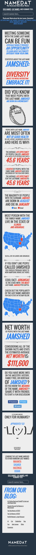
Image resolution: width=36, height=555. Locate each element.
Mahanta (17, 461)
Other (22, 524)
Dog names (7, 9)
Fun (8, 524)
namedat (13, 545)
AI (8, 521)
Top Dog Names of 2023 (14, 511)
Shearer (17, 464)
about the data (18, 23)
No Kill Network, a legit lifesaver (16, 517)
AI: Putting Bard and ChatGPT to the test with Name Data (18, 502)
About (26, 545)
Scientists (10, 527)
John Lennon (15, 524)
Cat (12, 521)
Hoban (17, 470)
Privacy (18, 545)
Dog (25, 521)
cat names (15, 9)
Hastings (17, 467)
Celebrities (18, 521)
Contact (22, 545)
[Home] (17, 543)
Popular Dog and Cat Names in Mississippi (16, 507)
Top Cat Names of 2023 (14, 514)
